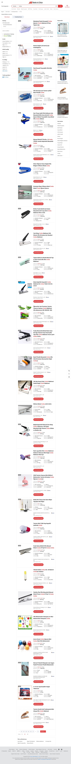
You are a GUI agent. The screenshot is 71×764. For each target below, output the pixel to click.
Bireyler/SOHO (6, 46)
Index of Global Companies (55, 753)
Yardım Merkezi (12, 749)
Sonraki (42, 731)
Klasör (51, 9)
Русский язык (51, 751)
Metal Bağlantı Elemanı (62, 140)
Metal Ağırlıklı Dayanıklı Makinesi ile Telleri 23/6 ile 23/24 (42, 283)
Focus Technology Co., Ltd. (35, 756)
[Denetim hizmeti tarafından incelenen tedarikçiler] (8, 34)
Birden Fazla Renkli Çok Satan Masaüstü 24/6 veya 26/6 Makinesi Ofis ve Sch (42, 210)
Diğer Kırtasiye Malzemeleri (22, 743)
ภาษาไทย (28, 752)
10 (21, 734)
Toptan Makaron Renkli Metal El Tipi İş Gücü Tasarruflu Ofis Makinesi (43, 259)
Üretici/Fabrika (7, 41)
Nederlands (66, 751)
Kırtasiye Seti (48, 741)
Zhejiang (5, 62)
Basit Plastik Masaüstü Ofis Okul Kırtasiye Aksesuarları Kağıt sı (43, 359)
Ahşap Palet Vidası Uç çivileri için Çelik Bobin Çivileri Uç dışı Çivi (62, 52)
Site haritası (50, 749)
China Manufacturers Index (33, 753)
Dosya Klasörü (30, 743)
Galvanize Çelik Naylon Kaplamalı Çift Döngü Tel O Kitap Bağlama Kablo (62, 83)
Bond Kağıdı (60, 138)
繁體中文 (18, 751)
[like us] (59, 749)
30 (24, 734)
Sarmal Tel (59, 145)
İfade (17, 749)
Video (19, 20)
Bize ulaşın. (6, 77)
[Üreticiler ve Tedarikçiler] (36, 2)
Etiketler (18, 9)
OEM (5, 53)
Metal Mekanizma (61, 149)
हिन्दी (24, 752)
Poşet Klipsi (59, 142)
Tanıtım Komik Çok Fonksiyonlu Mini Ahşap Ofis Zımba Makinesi (62, 99)
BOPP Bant (30, 9)
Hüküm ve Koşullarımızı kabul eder (44, 759)
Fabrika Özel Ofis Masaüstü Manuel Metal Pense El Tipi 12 (43, 594)
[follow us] (61, 749)
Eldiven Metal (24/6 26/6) (42, 404)
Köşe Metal (35, 9)
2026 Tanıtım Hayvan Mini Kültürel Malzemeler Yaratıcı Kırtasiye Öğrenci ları (43, 477)
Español (32, 751)
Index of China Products (43, 753)
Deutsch (36, 751)
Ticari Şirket (6, 43)
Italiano (46, 751)
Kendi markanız (7, 55)
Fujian (4, 69)
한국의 (57, 751)
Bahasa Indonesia (44, 752)
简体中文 (14, 751)
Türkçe (33, 752)
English (9, 751)
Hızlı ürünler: (13, 9)
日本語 (23, 751)
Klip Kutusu (59, 151)
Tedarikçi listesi (18, 16)
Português (41, 751)
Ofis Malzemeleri (6, 22)
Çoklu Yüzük (46, 9)
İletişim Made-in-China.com (41, 749)
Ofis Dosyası (41, 9)
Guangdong (6, 63)
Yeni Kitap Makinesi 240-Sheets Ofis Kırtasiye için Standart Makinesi (42, 235)
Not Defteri (20, 741)
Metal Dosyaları (24, 9)
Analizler (55, 749)
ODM (5, 51)
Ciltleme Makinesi (40, 741)
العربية (61, 751)
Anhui (4, 67)
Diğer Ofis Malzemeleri (31, 741)
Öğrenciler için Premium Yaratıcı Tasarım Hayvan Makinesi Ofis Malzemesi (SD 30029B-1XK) (42, 308)
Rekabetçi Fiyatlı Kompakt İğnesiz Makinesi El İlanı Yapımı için (42, 23)
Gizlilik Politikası (31, 749)
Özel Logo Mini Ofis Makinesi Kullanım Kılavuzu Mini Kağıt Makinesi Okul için (43, 452)
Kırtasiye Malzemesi (7, 24)
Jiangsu (5, 65)
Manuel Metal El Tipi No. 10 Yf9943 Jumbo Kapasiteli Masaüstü (43, 141)
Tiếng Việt (37, 752)
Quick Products (23, 753)
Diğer (4, 44)
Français (27, 751)
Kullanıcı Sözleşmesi (23, 749)
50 (27, 734)
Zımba (58, 153)
